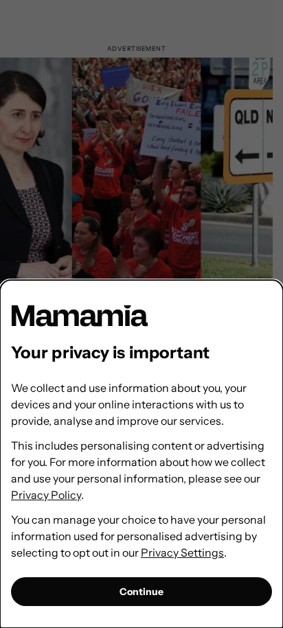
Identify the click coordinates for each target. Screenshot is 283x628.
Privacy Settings (182, 552)
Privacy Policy (46, 495)
